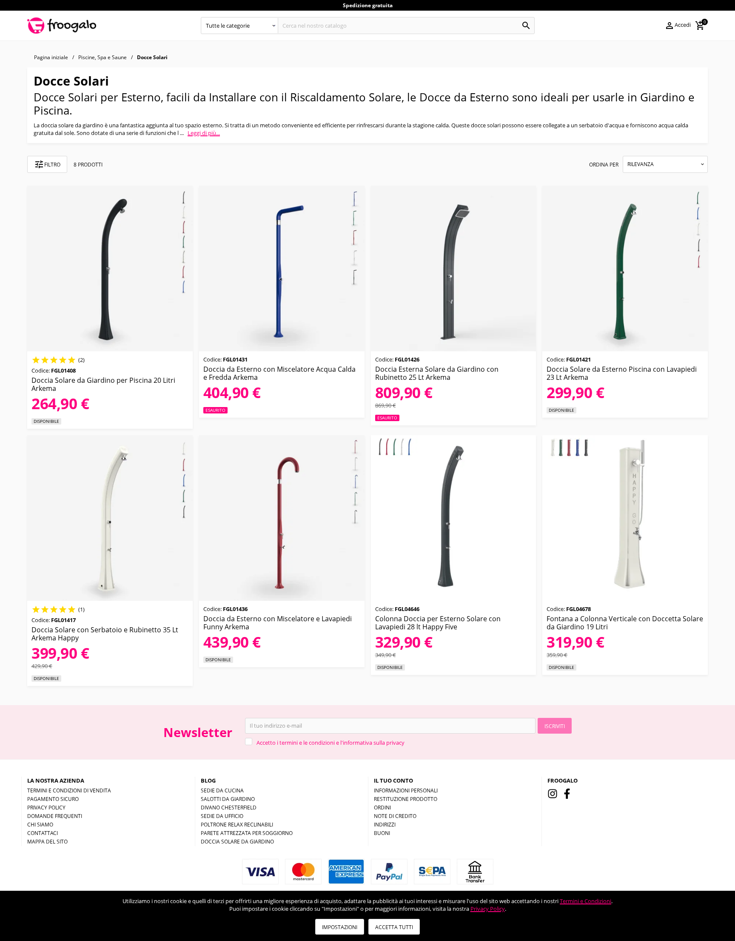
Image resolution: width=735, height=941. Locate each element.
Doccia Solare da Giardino (237, 841)
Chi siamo (40, 824)
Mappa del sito (47, 841)
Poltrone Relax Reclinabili (237, 824)
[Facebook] (567, 794)
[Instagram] (552, 794)
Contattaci (42, 833)
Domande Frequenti (54, 816)
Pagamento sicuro (53, 799)
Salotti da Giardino (228, 799)
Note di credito (395, 816)
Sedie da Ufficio (222, 816)
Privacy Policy (487, 908)
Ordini (382, 807)
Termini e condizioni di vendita (69, 790)
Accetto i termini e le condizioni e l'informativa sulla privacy (330, 742)
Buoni (382, 833)
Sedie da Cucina (222, 790)
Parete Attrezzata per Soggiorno (247, 833)
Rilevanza (640, 164)
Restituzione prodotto (405, 799)
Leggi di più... (204, 133)
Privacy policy (46, 807)
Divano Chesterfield (228, 807)
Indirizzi (385, 824)
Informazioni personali (406, 790)
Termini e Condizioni (585, 901)
